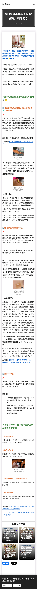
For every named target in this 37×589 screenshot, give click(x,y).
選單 (33, 4)
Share (6, 563)
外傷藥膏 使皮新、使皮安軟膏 (20, 362)
